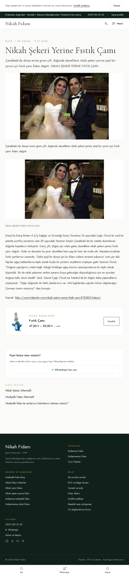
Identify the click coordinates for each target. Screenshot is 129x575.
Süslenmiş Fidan (75, 451)
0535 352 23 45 (96, 14)
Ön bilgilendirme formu (79, 509)
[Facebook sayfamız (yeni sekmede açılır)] (12, 541)
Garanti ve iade (75, 488)
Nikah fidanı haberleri (15, 482)
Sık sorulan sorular (77, 477)
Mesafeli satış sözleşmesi (80, 504)
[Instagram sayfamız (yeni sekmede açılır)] (6, 541)
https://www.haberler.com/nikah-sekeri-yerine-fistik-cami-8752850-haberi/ (58, 298)
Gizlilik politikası (81, 5)
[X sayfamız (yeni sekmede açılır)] (23, 541)
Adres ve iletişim (13, 535)
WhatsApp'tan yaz (66, 369)
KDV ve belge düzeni (78, 482)
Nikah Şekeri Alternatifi (18, 390)
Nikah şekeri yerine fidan (17, 493)
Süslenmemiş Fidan (77, 456)
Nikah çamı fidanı (13, 488)
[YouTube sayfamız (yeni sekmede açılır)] (17, 541)
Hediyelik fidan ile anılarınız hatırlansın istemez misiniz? (36, 403)
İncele (111, 321)
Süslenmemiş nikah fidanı (17, 504)
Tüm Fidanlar (74, 461)
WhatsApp (13, 529)
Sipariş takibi (118, 14)
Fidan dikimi (74, 493)
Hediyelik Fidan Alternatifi (19, 397)
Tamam (116, 5)
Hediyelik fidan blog (15, 477)
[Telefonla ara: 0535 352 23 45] (106, 23)
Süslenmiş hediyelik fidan (17, 498)
